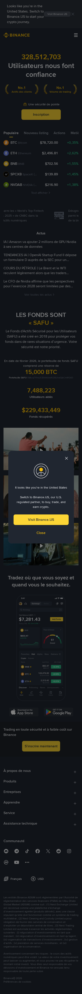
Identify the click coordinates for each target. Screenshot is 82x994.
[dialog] (41, 497)
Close (41, 532)
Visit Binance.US (41, 519)
